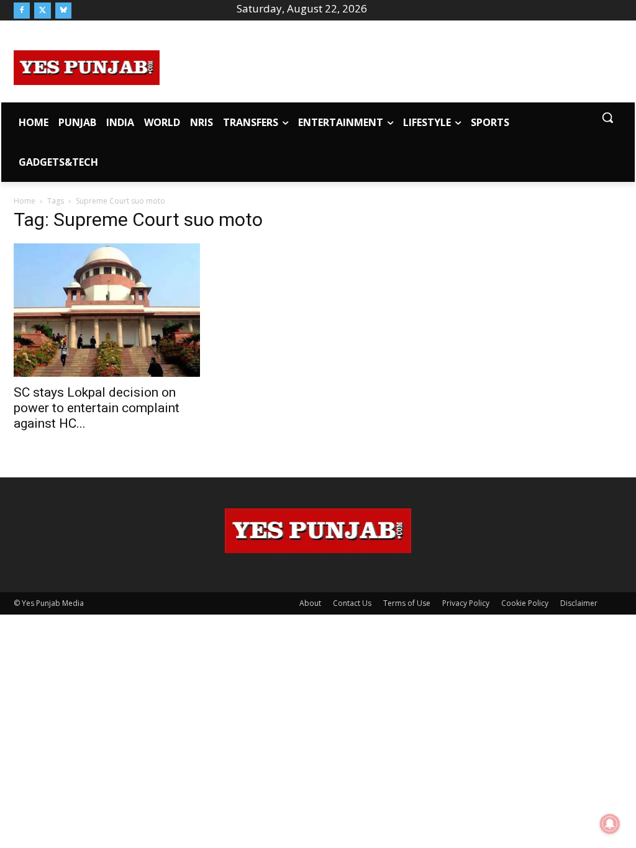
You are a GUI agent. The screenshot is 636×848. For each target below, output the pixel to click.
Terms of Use (406, 603)
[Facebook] (22, 10)
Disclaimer (578, 603)
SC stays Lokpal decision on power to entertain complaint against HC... (96, 408)
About (310, 603)
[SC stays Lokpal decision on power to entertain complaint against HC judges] (107, 309)
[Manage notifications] (610, 824)
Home (24, 201)
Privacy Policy (465, 603)
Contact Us (352, 603)
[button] (607, 117)
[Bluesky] (63, 10)
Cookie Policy (524, 603)
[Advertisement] (391, 66)
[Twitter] (42, 10)
